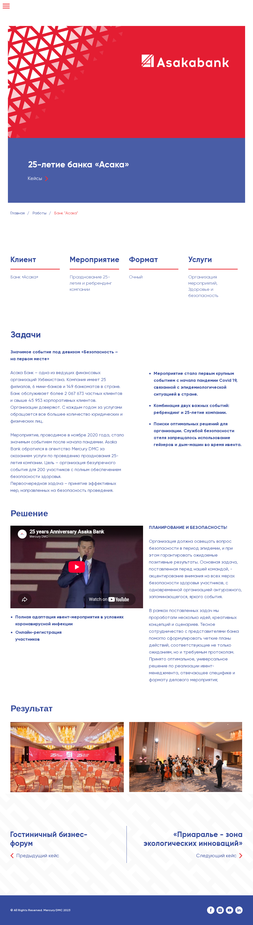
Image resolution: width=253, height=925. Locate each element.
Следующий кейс (216, 855)
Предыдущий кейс (37, 855)
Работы (39, 213)
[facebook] (210, 910)
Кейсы (35, 178)
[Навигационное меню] (6, 6)
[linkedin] (239, 910)
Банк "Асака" (66, 213)
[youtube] (229, 910)
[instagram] (220, 910)
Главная (17, 213)
